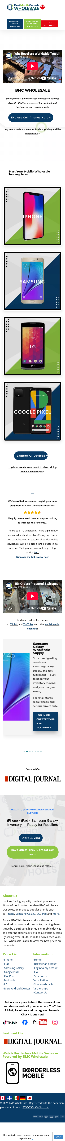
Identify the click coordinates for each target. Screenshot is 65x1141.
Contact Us (40, 992)
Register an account (45, 963)
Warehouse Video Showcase (15, 24)
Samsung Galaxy (25, 913)
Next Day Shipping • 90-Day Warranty (15, 653)
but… (36, 552)
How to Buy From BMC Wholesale (32, 24)
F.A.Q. (37, 972)
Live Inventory (49, 23)
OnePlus (8, 976)
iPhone (10, 913)
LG (38, 913)
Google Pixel (11, 972)
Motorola (9, 980)
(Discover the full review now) (32, 557)
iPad (44, 913)
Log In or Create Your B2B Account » (46, 711)
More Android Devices (17, 988)
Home (37, 959)
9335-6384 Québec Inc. (36, 1107)
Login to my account (45, 968)
